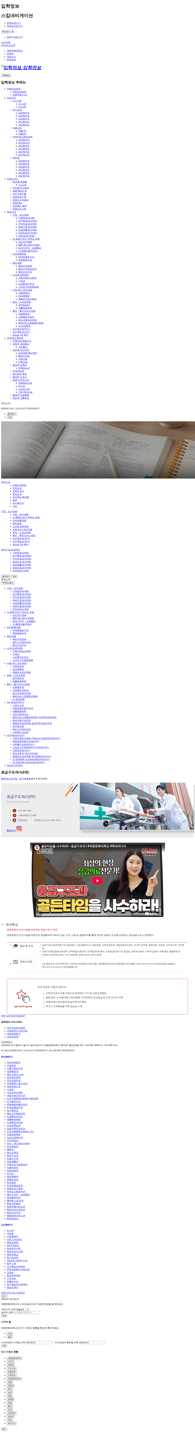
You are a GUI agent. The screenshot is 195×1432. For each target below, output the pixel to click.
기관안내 (11, 1375)
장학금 (11, 1365)
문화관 (11, 1386)
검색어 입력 (7, 1312)
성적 (10, 1410)
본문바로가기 (14, 23)
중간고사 (11, 1423)
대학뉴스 (11, 56)
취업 (10, 1382)
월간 (10, 1337)
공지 (10, 1392)
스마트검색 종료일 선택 (67, 1342)
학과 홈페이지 (7, 1057)
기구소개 (11, 1368)
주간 (10, 1333)
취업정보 (11, 59)
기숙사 (11, 1362)
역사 (10, 1389)
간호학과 (11, 1413)
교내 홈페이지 (7, 1225)
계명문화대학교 (15, 50)
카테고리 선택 (8, 1309)
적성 (10, 1420)
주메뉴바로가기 (15, 26)
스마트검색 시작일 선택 (13, 1342)
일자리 (11, 1416)
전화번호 (11, 1372)
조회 (4, 1346)
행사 (10, 1406)
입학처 (10, 53)
